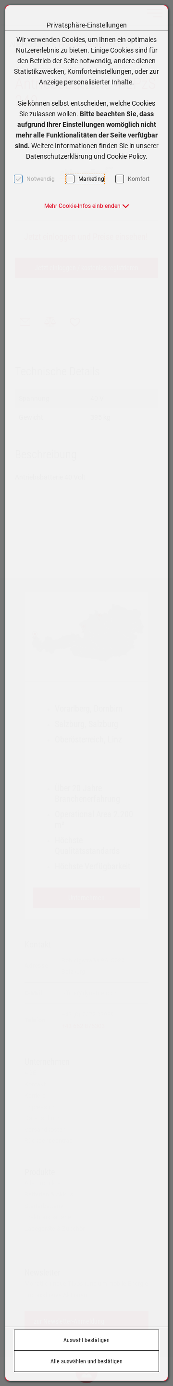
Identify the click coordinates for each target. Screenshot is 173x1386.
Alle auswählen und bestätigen (86, 1361)
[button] (86, 206)
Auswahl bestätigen (86, 1340)
